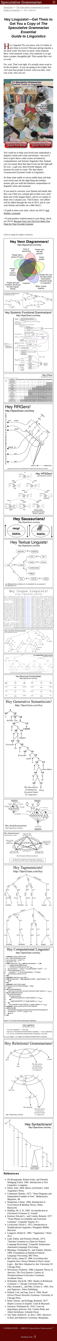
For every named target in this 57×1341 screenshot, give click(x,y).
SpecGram (8, 7)
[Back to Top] (35, 1337)
